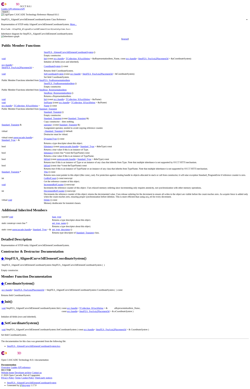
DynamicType (50, 139)
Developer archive (23, 372)
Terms (18, 378)
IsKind (47, 159)
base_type (56, 217)
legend (125, 39)
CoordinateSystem (52, 66)
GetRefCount (50, 178)
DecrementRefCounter (54, 191)
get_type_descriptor (61, 229)
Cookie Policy (27, 378)
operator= (48, 125)
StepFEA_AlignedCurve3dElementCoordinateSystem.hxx (33, 346)
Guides (4, 9)
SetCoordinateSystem (54, 74)
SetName (48, 102)
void (4, 58)
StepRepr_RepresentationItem (53, 90)
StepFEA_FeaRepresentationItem (54, 80)
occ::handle (59, 58)
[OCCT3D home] (10, 6)
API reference (24, 367)
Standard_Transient (48, 109)
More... (73, 24)
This (46, 172)
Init (45, 58)
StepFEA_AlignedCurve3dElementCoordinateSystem (68, 52)
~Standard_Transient (53, 131)
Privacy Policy (7, 378)
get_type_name (59, 223)
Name (46, 105)
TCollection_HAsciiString (78, 58)
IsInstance (48, 146)
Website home (7, 372)
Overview (5, 367)
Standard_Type (8, 140)
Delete (47, 200)
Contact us (37, 372)
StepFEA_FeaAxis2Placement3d (153, 58)
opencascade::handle (22, 137)
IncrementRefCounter (54, 184)
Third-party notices (43, 378)
